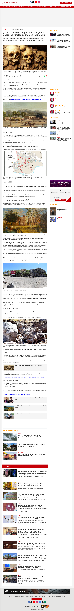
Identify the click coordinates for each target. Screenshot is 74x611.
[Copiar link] (17, 76)
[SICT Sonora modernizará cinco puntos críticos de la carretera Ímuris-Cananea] (10, 497)
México (15, 6)
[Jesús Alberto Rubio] (52, 106)
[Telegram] (12, 76)
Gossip (36, 6)
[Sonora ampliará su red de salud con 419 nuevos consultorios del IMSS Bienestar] (10, 520)
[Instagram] (39, 2)
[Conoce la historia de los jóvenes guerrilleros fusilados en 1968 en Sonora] (10, 437)
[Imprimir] (20, 76)
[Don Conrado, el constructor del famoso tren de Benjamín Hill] (10, 456)
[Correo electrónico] (15, 76)
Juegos (67, 6)
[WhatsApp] (9, 76)
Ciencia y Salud (52, 6)
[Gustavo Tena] (52, 112)
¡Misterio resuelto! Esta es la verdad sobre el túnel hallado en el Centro (26, 99)
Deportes (63, 6)
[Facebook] (31, 2)
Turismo (58, 6)
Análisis (27, 6)
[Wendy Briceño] (52, 100)
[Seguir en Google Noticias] (46, 76)
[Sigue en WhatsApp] (44, 76)
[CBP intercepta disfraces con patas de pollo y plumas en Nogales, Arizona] (10, 580)
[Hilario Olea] (52, 94)
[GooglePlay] (45, 602)
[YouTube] (36, 2)
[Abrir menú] (3, 7)
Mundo (19, 6)
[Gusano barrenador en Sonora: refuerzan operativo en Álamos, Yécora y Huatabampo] (10, 546)
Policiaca (11, 6)
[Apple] (43, 602)
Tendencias (46, 6)
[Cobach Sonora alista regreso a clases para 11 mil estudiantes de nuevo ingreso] (10, 558)
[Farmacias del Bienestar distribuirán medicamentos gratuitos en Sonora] (10, 508)
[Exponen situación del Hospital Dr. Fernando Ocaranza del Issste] (10, 568)
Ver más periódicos (66, 2)
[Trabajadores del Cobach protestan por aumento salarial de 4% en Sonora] (53, 133)
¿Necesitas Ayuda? (36, 599)
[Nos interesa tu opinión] (37, 591)
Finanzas (23, 6)
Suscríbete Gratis (60, 199)
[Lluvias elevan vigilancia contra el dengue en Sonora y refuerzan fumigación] (10, 486)
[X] (33, 2)
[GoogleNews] (40, 602)
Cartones (32, 6)
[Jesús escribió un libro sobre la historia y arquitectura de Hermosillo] (10, 446)
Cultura (41, 6)
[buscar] (71, 7)
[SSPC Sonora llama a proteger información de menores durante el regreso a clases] (53, 122)
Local (6, 6)
